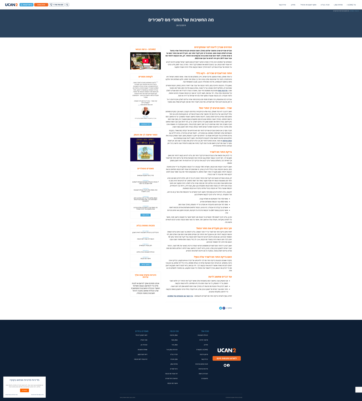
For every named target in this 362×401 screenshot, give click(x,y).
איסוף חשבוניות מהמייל (308, 5)
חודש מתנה (41, 5)
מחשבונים (204, 378)
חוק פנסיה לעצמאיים (145, 245)
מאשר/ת (24, 390)
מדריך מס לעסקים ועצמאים (145, 175)
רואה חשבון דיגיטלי (141, 335)
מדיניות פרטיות (203, 369)
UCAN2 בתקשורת (202, 349)
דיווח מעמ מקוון (142, 354)
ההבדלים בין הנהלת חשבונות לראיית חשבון (145, 232)
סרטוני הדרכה (203, 340)
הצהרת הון (144, 344)
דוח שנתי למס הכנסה (140, 359)
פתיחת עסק (339, 5)
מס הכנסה (174, 331)
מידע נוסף (145, 215)
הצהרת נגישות (203, 373)
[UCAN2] (11, 4)
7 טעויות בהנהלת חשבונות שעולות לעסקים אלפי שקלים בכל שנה (145, 182)
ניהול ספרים (174, 369)
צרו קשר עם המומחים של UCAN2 (180, 296)
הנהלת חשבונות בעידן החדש (145, 252)
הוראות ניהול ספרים (171, 378)
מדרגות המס (222, 90)
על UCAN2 (352, 5)
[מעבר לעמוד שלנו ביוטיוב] (225, 365)
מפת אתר (205, 331)
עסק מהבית (174, 359)
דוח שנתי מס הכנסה (171, 373)
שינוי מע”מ (144, 340)
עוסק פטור (174, 340)
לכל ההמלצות (145, 124)
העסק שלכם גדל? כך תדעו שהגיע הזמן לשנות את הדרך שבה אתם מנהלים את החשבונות (145, 199)
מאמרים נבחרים (141, 331)
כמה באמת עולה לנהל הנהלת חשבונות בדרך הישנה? (145, 190)
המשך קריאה (146, 264)
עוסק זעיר (175, 344)
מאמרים (352, 11)
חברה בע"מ (325, 5)
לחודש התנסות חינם (227, 358)
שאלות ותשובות (142, 349)
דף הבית (357, 11)
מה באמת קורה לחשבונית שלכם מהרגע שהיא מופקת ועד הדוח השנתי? (145, 208)
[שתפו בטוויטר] (220, 308)
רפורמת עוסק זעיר (172, 349)
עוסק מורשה (227, 141)
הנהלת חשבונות (203, 335)
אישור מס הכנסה (145, 258)
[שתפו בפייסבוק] (223, 308)
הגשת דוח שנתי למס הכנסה (145, 239)
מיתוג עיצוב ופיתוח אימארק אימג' (127, 397)
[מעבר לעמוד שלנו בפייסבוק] (228, 365)
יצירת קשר (282, 5)
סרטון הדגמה (204, 354)
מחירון (293, 5)
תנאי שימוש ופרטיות (201, 364)
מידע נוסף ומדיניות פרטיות (37, 394)
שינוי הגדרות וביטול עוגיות (11, 394)
